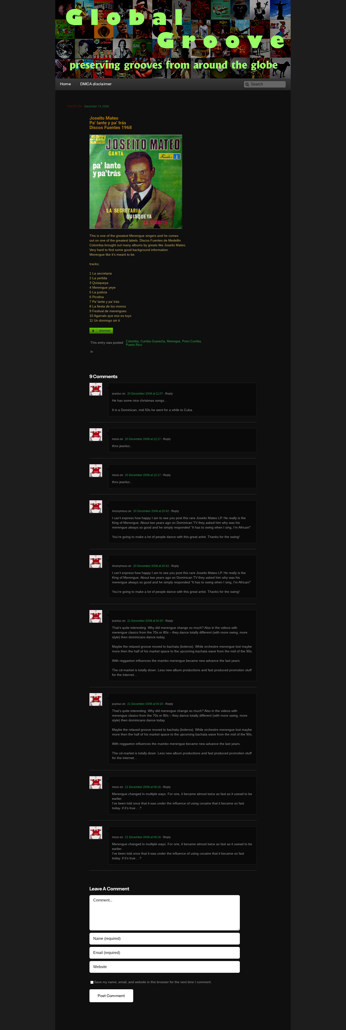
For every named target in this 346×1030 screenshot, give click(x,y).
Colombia (132, 341)
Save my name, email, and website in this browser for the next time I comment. (153, 982)
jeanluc (116, 393)
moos (115, 439)
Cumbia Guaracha (153, 341)
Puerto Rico (134, 345)
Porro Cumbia (191, 341)
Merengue (173, 341)
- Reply (168, 393)
